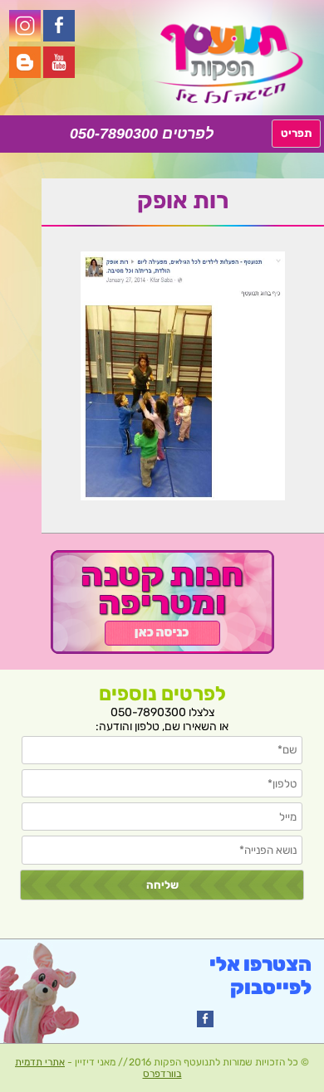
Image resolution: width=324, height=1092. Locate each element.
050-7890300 (114, 133)
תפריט (296, 133)
